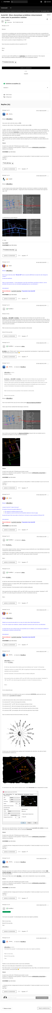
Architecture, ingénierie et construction (13, 11)
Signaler (26, 73)
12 (6, 651)
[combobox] (19, 2)
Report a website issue (44, 1008)
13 (6, 858)
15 (6, 937)
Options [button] (48, 14)
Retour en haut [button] (7, 1008)
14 (6, 904)
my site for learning (16, 291)
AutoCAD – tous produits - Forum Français (31, 11)
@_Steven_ (5, 318)
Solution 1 (5, 87)
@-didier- (16, 318)
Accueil (2, 11)
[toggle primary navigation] (2, 2)
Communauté (4, 8)
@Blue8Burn (9, 119)
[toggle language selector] (41, 1)
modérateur (22, 56)
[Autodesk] (7, 1)
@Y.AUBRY (11, 318)
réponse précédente (24, 433)
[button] (50, 19)
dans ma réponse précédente (34, 402)
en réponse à (20, 346)
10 (6, 568)
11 (6, 609)
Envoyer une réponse (42, 997)
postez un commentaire (26, 68)
